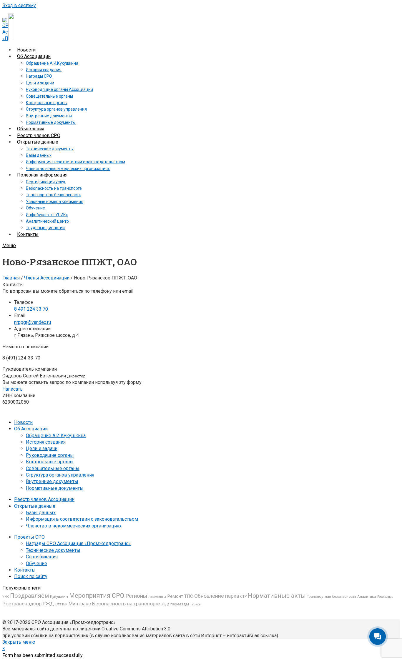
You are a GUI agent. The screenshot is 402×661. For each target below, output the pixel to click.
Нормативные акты (277, 595)
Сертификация (42, 557)
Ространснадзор (21, 604)
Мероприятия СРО (96, 595)
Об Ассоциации (31, 429)
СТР (243, 596)
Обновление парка (216, 596)
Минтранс (80, 604)
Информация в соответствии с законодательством (82, 519)
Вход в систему (19, 5)
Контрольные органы (50, 461)
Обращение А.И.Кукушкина (56, 435)
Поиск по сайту (30, 576)
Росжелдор (385, 597)
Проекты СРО (29, 537)
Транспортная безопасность (331, 597)
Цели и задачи (41, 448)
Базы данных (41, 512)
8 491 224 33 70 (31, 309)
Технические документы (53, 550)
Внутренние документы (52, 481)
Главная (11, 278)
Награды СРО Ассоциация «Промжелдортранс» (78, 543)
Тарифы (195, 604)
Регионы (136, 596)
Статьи (61, 604)
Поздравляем (29, 595)
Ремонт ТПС (180, 596)
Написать (12, 389)
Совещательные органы (52, 468)
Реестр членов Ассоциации (44, 499)
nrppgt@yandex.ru (32, 322)
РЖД (48, 604)
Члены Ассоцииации (46, 278)
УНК (5, 597)
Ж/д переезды (175, 604)
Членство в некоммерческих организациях (74, 526)
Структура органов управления (60, 475)
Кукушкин (59, 596)
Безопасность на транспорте (126, 604)
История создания (46, 442)
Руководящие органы (50, 455)
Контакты (25, 570)
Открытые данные (34, 506)
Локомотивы (157, 596)
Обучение (36, 563)
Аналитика (366, 597)
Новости (23, 422)
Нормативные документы (55, 488)
